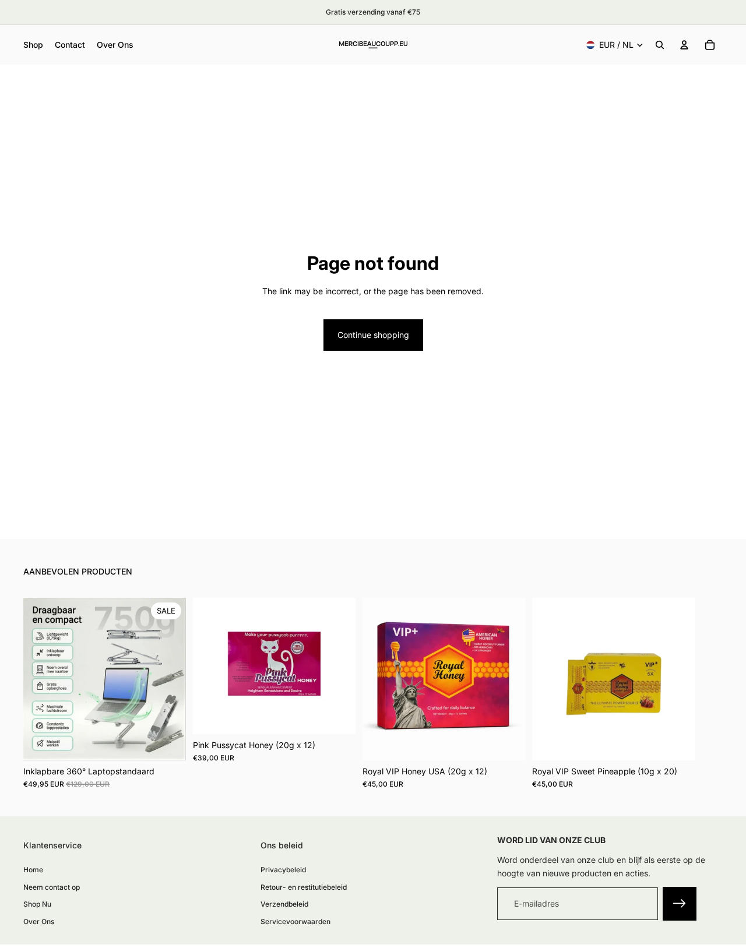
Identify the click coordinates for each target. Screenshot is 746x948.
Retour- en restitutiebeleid (304, 887)
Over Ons (38, 921)
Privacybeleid (283, 870)
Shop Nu (37, 904)
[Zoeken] (660, 45)
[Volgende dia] (710, 693)
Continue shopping (373, 335)
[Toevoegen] (167, 742)
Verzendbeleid (284, 904)
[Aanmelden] (679, 904)
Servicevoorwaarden (295, 921)
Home (33, 870)
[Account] (684, 45)
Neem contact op (51, 887)
